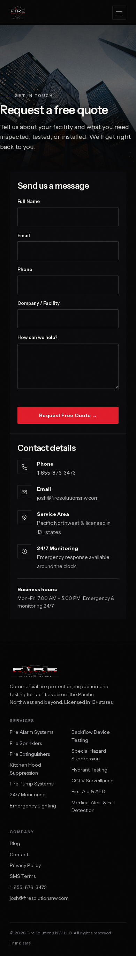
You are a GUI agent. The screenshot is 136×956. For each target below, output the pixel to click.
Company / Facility (38, 303)
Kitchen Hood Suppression (25, 769)
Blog (15, 843)
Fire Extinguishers (30, 754)
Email (23, 235)
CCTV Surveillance (92, 780)
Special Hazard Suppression (88, 755)
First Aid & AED (88, 791)
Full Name (28, 201)
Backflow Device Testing (90, 736)
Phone (24, 269)
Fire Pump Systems (31, 784)
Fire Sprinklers (26, 743)
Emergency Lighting (33, 806)
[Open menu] (119, 13)
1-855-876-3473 (56, 472)
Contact (19, 854)
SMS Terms (23, 876)
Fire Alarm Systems (31, 732)
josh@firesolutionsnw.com (68, 498)
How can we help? (37, 337)
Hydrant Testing (89, 770)
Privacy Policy (25, 865)
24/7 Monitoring (28, 794)
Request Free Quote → (68, 415)
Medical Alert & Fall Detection (93, 806)
